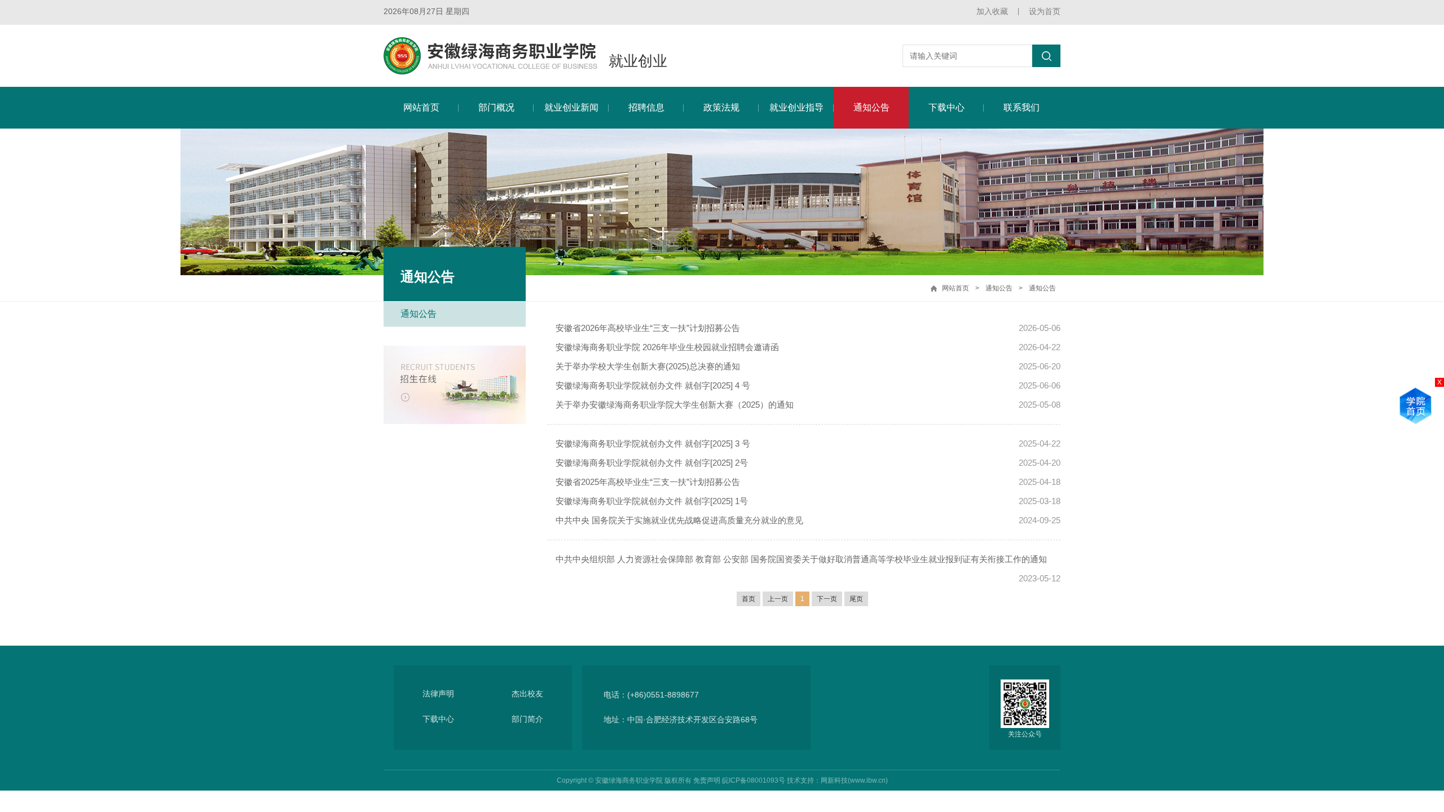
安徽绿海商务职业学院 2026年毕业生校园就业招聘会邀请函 (667, 347)
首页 (748, 599)
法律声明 (438, 693)
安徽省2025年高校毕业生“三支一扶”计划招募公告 (648, 482)
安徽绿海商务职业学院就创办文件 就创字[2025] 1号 (652, 501)
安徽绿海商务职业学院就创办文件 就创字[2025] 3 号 (653, 443)
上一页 (778, 599)
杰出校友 (527, 693)
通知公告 (871, 107)
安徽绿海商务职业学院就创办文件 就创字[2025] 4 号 (653, 385)
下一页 (827, 599)
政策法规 (721, 107)
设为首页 (1044, 11)
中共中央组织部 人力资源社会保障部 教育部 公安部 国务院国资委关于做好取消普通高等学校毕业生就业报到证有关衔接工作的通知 (801, 559)
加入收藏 (992, 11)
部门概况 (496, 107)
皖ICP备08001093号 (753, 780)
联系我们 (1021, 107)
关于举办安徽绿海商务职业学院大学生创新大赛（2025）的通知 (675, 404)
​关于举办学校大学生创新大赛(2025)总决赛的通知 (648, 366)
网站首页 (421, 107)
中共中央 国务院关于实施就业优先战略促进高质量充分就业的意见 (679, 520)
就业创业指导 (796, 107)
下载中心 (946, 107)
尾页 (856, 599)
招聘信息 (646, 107)
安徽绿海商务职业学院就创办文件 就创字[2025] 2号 (652, 462)
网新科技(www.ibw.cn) (854, 780)
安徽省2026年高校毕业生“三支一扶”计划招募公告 (648, 328)
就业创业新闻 (571, 107)
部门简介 (527, 718)
